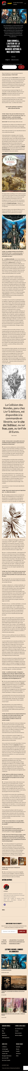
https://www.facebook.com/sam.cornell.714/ (11, 828)
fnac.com (7, 428)
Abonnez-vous (22, 931)
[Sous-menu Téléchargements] (9, 1037)
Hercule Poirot (6, 293)
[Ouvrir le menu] (25, 3)
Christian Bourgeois (6, 149)
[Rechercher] (21, 67)
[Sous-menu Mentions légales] (22, 1035)
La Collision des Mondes (6, 970)
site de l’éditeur (14, 423)
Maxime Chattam (18, 834)
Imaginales (16, 744)
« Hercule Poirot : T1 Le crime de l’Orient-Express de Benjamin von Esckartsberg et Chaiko (17, 941)
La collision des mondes (17, 253)
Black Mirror (7, 807)
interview (13, 57)
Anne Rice (4, 93)
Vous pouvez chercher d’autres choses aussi (12, 64)
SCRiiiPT (9, 3)
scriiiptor (6, 891)
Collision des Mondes (6, 75)
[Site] (5, 905)
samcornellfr (18, 831)
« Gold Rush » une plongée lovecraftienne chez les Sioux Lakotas (13, 992)
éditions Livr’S (12, 262)
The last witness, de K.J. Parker (4, 941)
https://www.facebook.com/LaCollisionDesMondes (12, 830)
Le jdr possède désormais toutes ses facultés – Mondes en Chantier (13, 1014)
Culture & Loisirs (15, 60)
